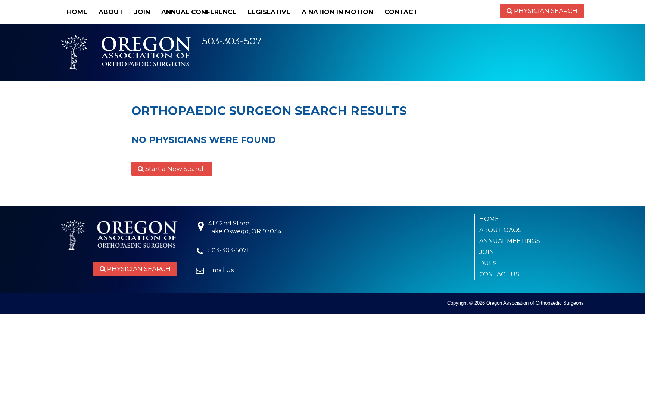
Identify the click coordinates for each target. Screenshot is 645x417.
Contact (401, 12)
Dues (488, 263)
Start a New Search (175, 168)
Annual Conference (199, 12)
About (111, 12)
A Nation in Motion (337, 12)
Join (142, 12)
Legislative (269, 12)
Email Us (221, 270)
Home (77, 12)
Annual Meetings (509, 241)
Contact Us (499, 274)
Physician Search (544, 11)
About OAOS (500, 230)
